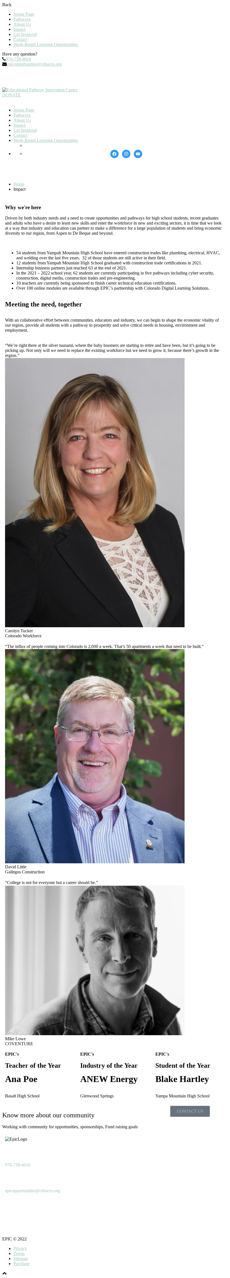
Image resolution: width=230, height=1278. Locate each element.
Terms (18, 1253)
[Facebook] (114, 153)
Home (18, 184)
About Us (22, 24)
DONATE (11, 95)
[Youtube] (42, 77)
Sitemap (20, 1258)
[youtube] (138, 153)
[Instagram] (27, 77)
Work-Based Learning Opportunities (45, 44)
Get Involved (25, 34)
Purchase (21, 1263)
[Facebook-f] (12, 77)
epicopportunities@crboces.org (34, 64)
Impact (19, 29)
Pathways (22, 19)
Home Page (23, 14)
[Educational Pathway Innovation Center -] (39, 89)
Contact (20, 39)
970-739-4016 (18, 59)
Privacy (20, 1248)
